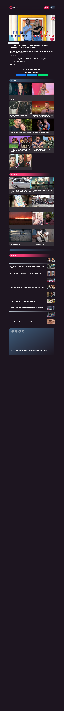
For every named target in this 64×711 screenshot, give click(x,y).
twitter (32, 74)
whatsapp (43, 74)
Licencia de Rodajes (16, 346)
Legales (13, 343)
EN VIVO (46, 7)
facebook (21, 74)
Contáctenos (15, 340)
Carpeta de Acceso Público (18, 334)
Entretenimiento (14, 43)
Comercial (14, 337)
